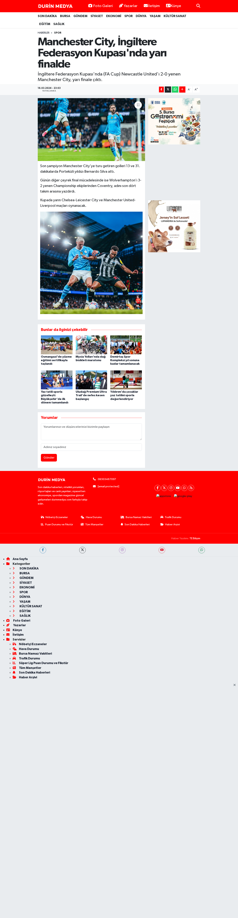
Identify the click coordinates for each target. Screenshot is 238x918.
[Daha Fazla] (182, 89)
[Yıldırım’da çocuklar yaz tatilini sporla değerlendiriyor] (126, 379)
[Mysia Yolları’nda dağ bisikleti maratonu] (91, 344)
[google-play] (183, 496)
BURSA (65, 16)
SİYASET (97, 16)
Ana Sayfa (20, 559)
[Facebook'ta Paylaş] (161, 89)
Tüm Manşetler (94, 524)
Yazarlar (130, 6)
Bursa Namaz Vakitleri (139, 517)
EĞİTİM (44, 24)
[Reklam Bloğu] (174, 226)
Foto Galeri (103, 6)
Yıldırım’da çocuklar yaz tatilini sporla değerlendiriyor (124, 395)
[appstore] (164, 496)
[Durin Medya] (55, 6)
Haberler (43, 33)
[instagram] (122, 550)
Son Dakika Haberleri (137, 524)
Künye (176, 6)
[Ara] (198, 6)
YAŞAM (155, 16)
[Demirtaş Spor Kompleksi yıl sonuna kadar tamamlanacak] (126, 344)
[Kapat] (235, 685)
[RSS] (191, 488)
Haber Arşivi (172, 524)
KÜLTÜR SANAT (175, 16)
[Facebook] (158, 488)
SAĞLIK (59, 24)
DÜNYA (141, 16)
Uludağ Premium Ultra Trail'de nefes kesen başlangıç (91, 395)
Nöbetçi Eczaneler (57, 517)
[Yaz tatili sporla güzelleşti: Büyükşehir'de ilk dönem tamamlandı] (57, 379)
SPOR (128, 16)
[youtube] (162, 550)
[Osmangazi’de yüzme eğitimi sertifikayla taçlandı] (57, 344)
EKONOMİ (113, 16)
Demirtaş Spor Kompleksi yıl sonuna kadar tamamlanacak (125, 360)
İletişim (154, 6)
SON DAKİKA (47, 16)
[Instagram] (171, 488)
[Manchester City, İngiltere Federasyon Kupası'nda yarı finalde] (91, 129)
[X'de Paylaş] (168, 89)
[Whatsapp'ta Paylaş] (175, 89)
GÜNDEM (80, 16)
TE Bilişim (194, 538)
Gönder (49, 457)
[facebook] (43, 550)
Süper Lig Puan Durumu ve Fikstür (43, 663)
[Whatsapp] (184, 488)
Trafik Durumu (173, 517)
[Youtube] (178, 488)
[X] (164, 488)
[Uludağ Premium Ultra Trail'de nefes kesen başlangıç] (91, 379)
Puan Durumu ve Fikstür (59, 524)
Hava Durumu (94, 517)
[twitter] (82, 550)
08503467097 (107, 479)
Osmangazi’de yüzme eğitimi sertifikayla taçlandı (56, 360)
